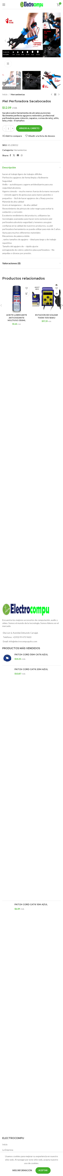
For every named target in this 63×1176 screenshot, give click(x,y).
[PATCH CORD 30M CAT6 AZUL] (7, 658)
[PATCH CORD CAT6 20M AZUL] (7, 783)
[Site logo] (31, 4)
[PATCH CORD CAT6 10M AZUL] (7, 1018)
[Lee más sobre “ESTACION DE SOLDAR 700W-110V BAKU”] (56, 293)
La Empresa (7, 1150)
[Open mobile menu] (4, 5)
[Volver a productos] (55, 94)
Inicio (4, 94)
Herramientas (18, 94)
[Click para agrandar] (8, 63)
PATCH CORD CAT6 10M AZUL (31, 904)
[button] (5, 41)
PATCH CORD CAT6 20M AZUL (31, 669)
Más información (22, 1170)
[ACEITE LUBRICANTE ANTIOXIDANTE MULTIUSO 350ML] (16, 298)
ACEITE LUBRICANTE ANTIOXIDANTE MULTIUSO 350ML (16, 317)
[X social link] (14, 155)
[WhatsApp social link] (22, 155)
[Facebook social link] (10, 155)
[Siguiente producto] (59, 94)
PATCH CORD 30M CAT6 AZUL (31, 654)
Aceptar (43, 1170)
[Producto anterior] (51, 94)
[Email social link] (18, 155)
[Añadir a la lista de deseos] (26, 288)
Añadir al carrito (29, 128)
